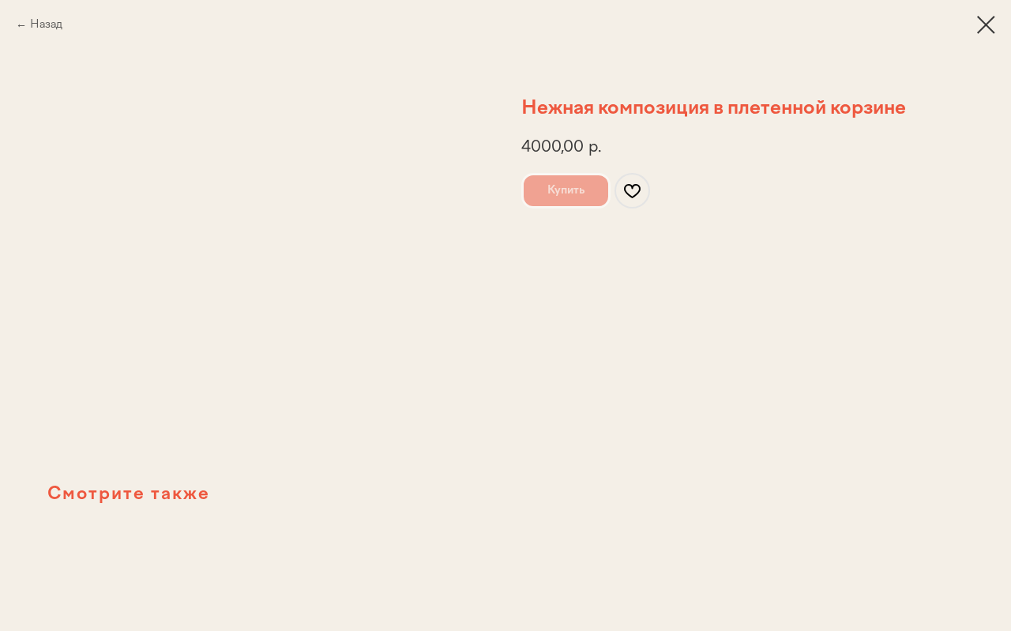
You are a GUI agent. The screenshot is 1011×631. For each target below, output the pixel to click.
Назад (46, 24)
